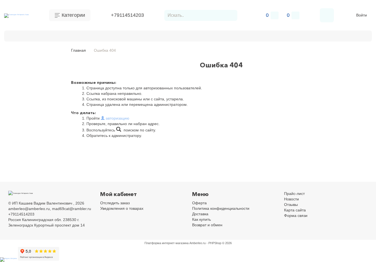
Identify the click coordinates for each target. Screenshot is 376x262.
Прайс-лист (294, 193)
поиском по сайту (138, 130)
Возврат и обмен (139, 35)
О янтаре (13, 73)
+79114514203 (127, 15)
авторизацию (117, 118)
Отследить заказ (115, 203)
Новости (291, 199)
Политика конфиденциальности (220, 208)
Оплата (49, 35)
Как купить (103, 35)
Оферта (199, 203)
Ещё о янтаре (18, 65)
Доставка (74, 35)
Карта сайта (295, 210)
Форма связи (295, 215)
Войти (361, 15)
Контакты (24, 35)
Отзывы (291, 204)
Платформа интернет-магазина (167, 243)
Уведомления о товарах (121, 208)
